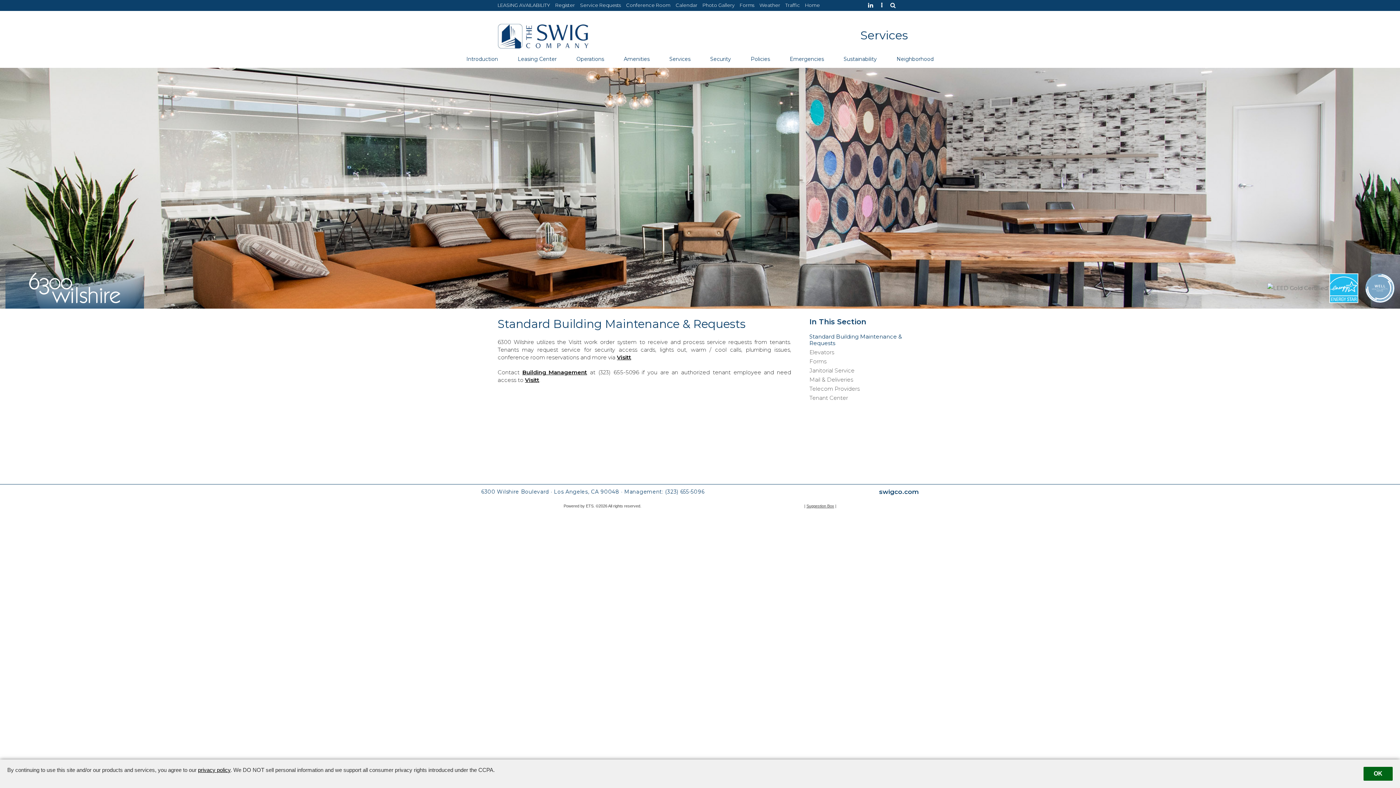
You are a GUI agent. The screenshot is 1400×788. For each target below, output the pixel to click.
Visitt (624, 357)
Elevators (821, 352)
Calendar (686, 5)
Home (812, 5)
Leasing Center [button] (537, 59)
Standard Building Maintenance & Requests (855, 340)
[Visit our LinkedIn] (872, 5)
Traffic (792, 5)
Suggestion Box (820, 506)
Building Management (554, 372)
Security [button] (720, 59)
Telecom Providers (834, 389)
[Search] (894, 5)
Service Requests (600, 5)
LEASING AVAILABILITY (524, 5)
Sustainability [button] (860, 59)
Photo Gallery (719, 5)
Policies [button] (760, 59)
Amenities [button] (637, 59)
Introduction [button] (482, 59)
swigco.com (899, 491)
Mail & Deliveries (831, 379)
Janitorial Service (832, 370)
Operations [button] (590, 59)
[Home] (543, 35)
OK (1378, 773)
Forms (747, 5)
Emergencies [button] (807, 59)
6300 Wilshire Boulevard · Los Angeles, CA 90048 (550, 491)
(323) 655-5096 (684, 491)
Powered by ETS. (579, 506)
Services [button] (680, 59)
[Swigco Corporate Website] (883, 5)
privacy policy (214, 770)
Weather (769, 5)
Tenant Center (828, 398)
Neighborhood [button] (915, 59)
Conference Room (648, 5)
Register (565, 5)
